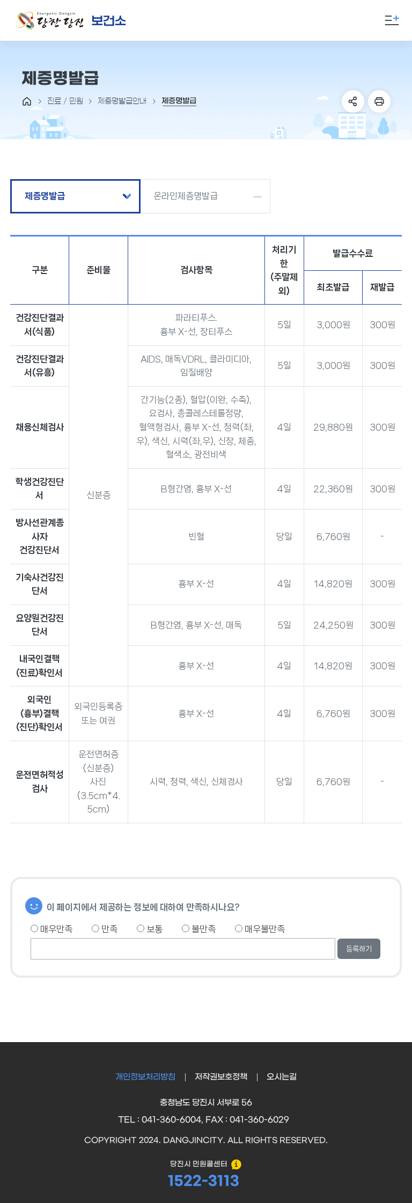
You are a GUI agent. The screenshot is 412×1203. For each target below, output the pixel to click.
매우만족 (55, 929)
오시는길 (282, 1077)
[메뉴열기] (392, 20)
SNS (353, 101)
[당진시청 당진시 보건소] (71, 20)
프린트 (379, 101)
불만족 (202, 929)
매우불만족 (263, 929)
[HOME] (26, 101)
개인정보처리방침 (145, 1077)
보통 (153, 929)
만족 (108, 929)
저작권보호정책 (221, 1077)
